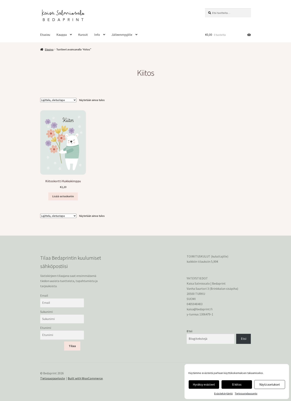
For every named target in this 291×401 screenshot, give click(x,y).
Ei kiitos (237, 384)
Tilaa (72, 346)
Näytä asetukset (269, 384)
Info (97, 35)
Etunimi (45, 328)
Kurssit (83, 35)
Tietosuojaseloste (52, 378)
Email (44, 295)
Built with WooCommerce (85, 378)
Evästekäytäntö (223, 393)
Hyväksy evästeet (204, 384)
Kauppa (61, 35)
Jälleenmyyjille (121, 35)
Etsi (189, 331)
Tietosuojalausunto (246, 393)
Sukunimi (46, 312)
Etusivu (45, 35)
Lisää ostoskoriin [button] (63, 196)
